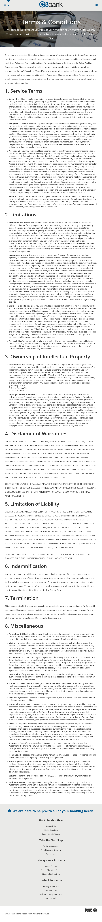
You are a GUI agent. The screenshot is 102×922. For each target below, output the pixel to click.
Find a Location (51, 830)
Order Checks (51, 866)
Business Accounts (51, 846)
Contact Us (51, 826)
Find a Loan (51, 854)
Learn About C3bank (51, 834)
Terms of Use (51, 890)
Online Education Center (51, 870)
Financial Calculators (51, 874)
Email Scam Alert (51, 898)
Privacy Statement (51, 886)
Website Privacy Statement (51, 894)
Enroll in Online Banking (51, 850)
